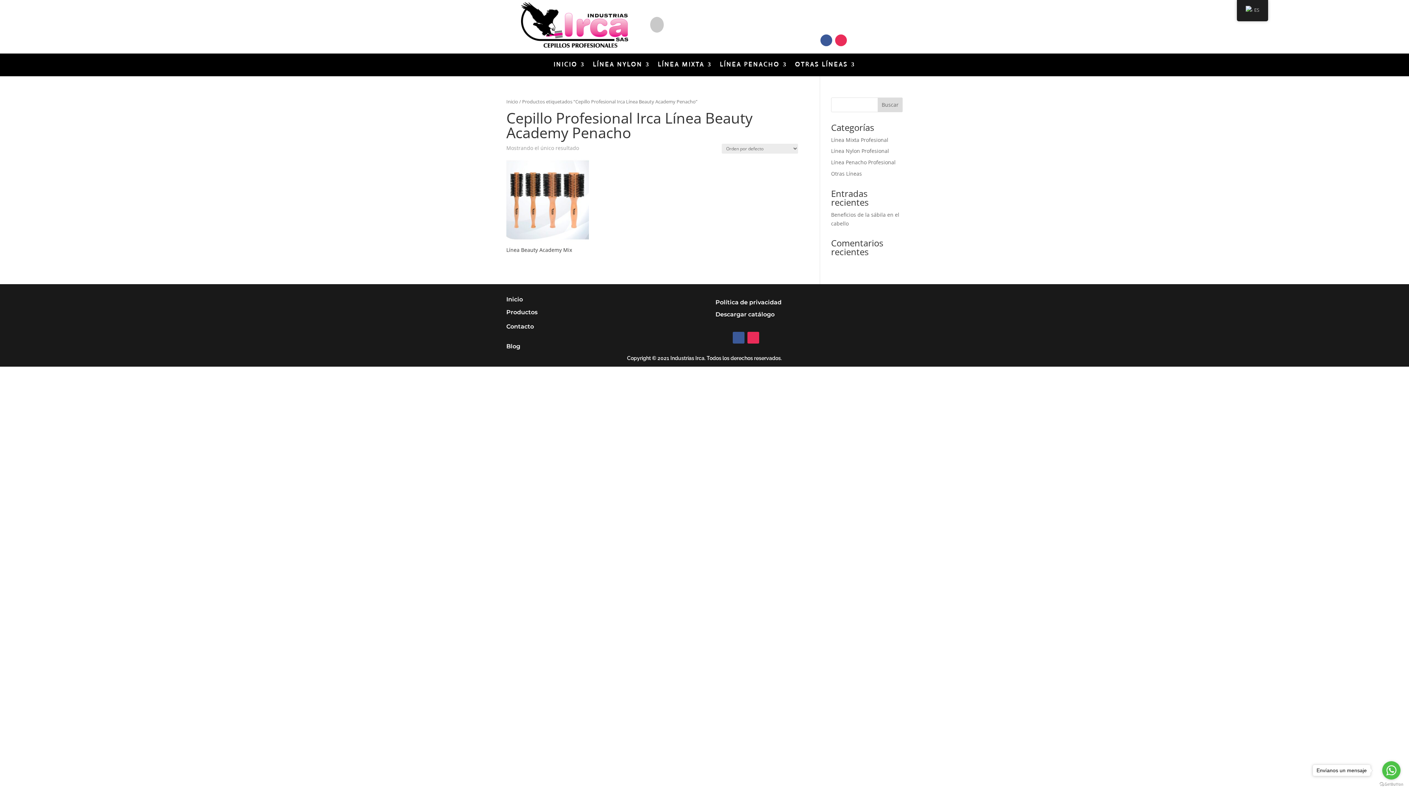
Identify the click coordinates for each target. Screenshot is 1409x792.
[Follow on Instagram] (841, 40)
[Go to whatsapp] (1391, 770)
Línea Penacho (750, 65)
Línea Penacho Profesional (863, 162)
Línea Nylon (617, 65)
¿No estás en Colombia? (706, 20)
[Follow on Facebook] (826, 40)
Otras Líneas (821, 65)
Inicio (566, 65)
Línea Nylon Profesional (860, 150)
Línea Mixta (681, 65)
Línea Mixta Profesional (859, 139)
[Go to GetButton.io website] (1391, 784)
